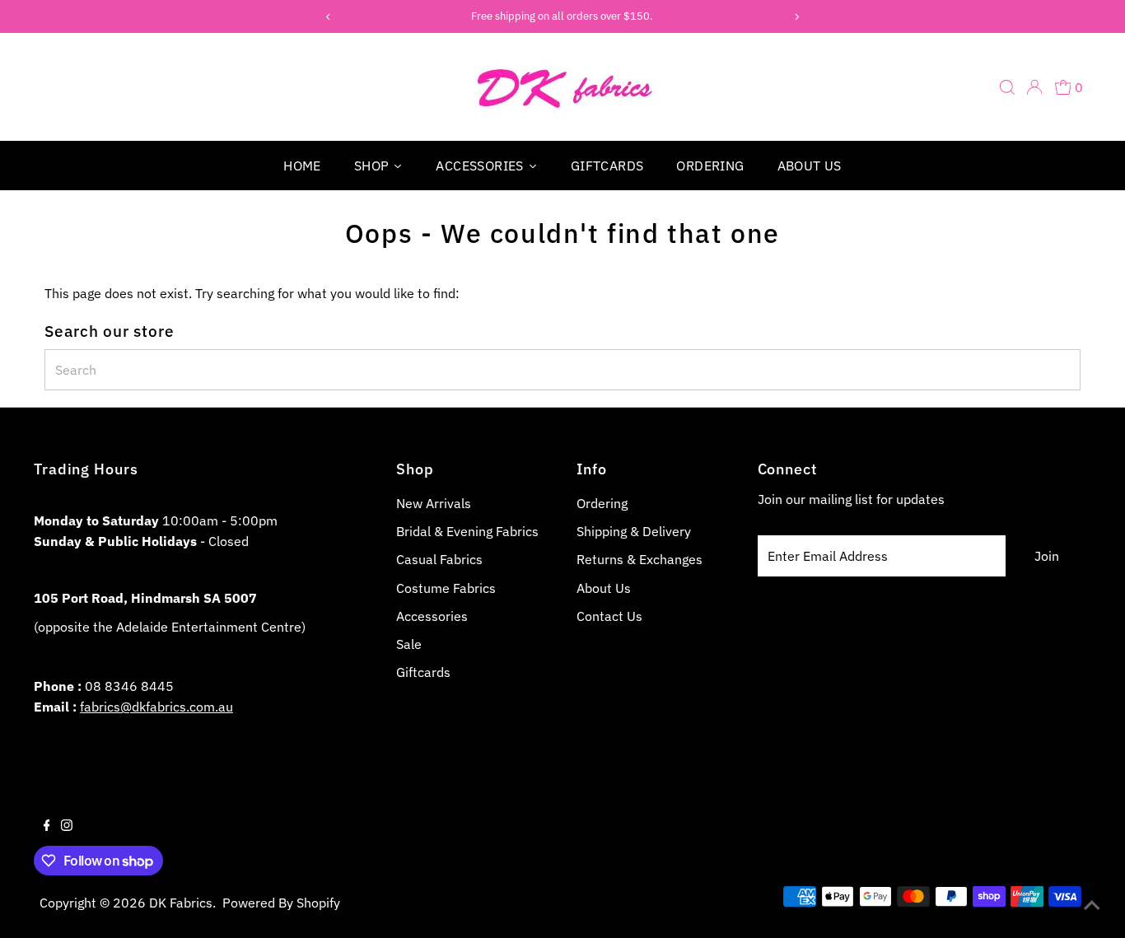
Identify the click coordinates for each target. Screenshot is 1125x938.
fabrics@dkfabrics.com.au (156, 706)
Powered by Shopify (281, 902)
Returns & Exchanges (640, 559)
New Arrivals (433, 503)
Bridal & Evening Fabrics (467, 531)
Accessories (432, 616)
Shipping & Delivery (634, 531)
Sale (409, 644)
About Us (604, 588)
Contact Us (609, 616)
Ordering (602, 503)
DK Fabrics (180, 902)
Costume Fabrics (446, 588)
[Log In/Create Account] (1034, 87)
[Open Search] (1007, 87)
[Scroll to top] (1092, 905)
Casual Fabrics (439, 559)
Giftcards (423, 672)
